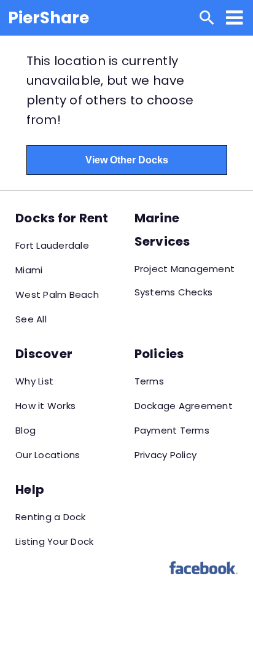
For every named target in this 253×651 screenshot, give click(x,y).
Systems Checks (173, 292)
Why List (34, 381)
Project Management (184, 268)
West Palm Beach (57, 294)
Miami (28, 269)
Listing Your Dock (54, 541)
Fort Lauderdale (52, 245)
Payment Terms (171, 430)
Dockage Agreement (183, 405)
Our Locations (47, 454)
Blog (25, 430)
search (207, 18)
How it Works (45, 405)
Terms (149, 381)
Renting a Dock (50, 516)
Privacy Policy (165, 454)
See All (31, 319)
